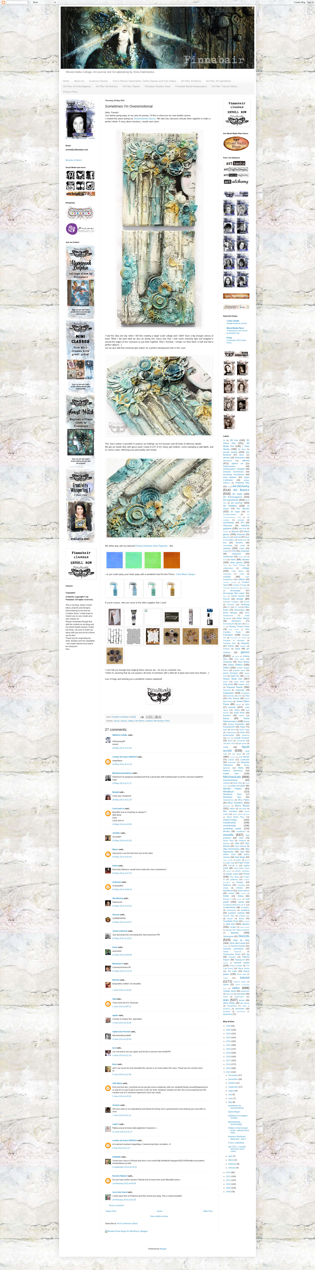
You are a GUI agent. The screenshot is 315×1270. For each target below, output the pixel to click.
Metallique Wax (232, 797)
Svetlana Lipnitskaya (233, 949)
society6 (246, 921)
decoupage (235, 590)
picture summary (242, 871)
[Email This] (147, 717)
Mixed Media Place (235, 328)
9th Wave (242, 449)
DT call (238, 607)
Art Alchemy (241, 486)
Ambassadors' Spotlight (234, 469)
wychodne (239, 1009)
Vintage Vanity (229, 991)
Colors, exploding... (236, 1143)
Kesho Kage (244, 730)
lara (114, 1048)
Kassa (246, 721)
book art (237, 537)
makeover (232, 762)
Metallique (228, 791)
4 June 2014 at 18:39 (121, 1039)
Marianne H (117, 964)
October (232, 1083)
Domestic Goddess (231, 602)
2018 (228, 1056)
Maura (115, 849)
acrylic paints (230, 452)
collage (130, 721)
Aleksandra (240, 457)
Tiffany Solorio (243, 968)
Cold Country (239, 565)
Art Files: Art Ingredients (218, 81)
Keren (233, 730)
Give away (239, 659)
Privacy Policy (70, 91)
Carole (225, 551)
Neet (114, 1064)
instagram (245, 693)
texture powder (236, 966)
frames (231, 646)
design (239, 598)
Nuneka (226, 843)
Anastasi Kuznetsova (233, 472)
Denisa (226, 599)
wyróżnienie (241, 1011)
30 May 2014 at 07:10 (122, 873)
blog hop (226, 537)
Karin (114, 947)
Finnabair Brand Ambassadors (191, 86)
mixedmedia (229, 822)
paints (238, 860)
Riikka (240, 896)
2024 (228, 1033)
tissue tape (241, 974)
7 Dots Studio (233, 321)
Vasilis (226, 984)
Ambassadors (229, 466)
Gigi (114, 999)
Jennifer (116, 833)
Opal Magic (240, 857)
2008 (228, 1192)
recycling (241, 885)
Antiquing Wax (242, 483)
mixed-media (230, 819)
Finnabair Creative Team (157, 86)
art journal (236, 502)
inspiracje (240, 690)
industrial (226, 690)
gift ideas (235, 656)
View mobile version (159, 1216)
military (232, 809)
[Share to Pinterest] (159, 717)
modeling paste (232, 828)
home (225, 682)
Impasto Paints (235, 687)
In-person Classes (98, 81)
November (233, 1079)
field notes (234, 629)
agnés (115, 1015)
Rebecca (227, 885)
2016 (228, 1064)
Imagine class (244, 684)
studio (225, 946)
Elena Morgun (230, 613)
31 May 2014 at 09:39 (122, 955)
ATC (242, 522)
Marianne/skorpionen (122, 773)
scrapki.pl (245, 910)
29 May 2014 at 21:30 (122, 800)
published (234, 879)
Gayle (237, 649)
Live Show (236, 754)
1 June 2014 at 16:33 (121, 990)
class (233, 559)
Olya (242, 852)
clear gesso (236, 562)
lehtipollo (116, 1157)
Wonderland (232, 1006)
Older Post (207, 1211)
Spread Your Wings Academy (237, 930)
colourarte (227, 574)
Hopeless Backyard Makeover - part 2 (237, 1137)
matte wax (231, 773)
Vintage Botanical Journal (237, 323)
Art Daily (237, 494)
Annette (116, 1105)
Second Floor (228, 916)
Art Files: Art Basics (191, 81)
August (231, 1091)
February (232, 1164)
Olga (237, 843)
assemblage (228, 522)
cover (242, 574)
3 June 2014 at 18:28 (121, 1023)
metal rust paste (238, 786)
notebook (242, 841)
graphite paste (239, 670)
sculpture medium (236, 913)
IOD (240, 696)
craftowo (241, 579)
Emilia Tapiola (242, 618)
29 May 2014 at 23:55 (122, 824)
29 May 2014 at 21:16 (122, 764)
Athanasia (227, 525)
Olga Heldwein (240, 846)
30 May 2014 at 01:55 (122, 840)
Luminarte (149, 721)
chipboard (236, 554)
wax (226, 1000)
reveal (231, 893)
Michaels (226, 806)
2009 (228, 1188)
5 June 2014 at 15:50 (121, 1096)
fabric (240, 624)
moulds (228, 834)
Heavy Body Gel (232, 678)
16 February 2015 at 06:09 (124, 1183)
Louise (231, 760)
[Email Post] (142, 717)
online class (229, 854)
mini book (242, 809)
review (243, 893)
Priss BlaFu (234, 877)
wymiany (226, 1011)
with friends (244, 1003)
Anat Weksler (229, 477)
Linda (225, 747)
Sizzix (241, 918)
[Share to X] (153, 717)
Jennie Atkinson (119, 931)
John (247, 704)
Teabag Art (240, 960)
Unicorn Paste (240, 982)
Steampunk (228, 936)
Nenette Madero (119, 1176)
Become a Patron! (74, 160)
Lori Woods (244, 757)
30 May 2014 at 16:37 (122, 922)
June (230, 1098)
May (230, 1102)
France (243, 646)
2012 (228, 1176)
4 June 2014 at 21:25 (121, 1055)
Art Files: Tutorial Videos (224, 86)
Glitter (226, 667)
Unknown (116, 882)
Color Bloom (139, 721)
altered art (237, 463)
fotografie (245, 643)
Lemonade (241, 741)
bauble (225, 531)
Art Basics (241, 490)
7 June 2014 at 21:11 (121, 1115)
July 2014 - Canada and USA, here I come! (237, 1149)
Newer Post (111, 1211)
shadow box (244, 916)
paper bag (230, 863)
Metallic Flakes (232, 788)
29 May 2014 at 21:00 (122, 748)
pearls (229, 871)
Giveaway (227, 662)
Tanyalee (232, 957)
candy (242, 545)
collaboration (228, 568)
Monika (226, 831)
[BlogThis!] (150, 717)
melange (226, 783)
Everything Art (228, 624)
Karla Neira (239, 713)
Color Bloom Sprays (185, 574)
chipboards (228, 556)
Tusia (225, 978)
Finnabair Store (229, 643)
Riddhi (226, 896)
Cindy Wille (242, 557)
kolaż (242, 732)
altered (245, 460)
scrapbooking (229, 907)
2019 (228, 1053)
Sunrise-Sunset (238, 946)
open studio (227, 860)
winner (242, 1000)
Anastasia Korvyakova (233, 474)
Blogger (162, 1249)
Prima (167, 721)
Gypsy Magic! (234, 1112)
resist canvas (243, 891)
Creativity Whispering (231, 588)
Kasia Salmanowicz (236, 720)
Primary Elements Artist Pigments (151, 546)
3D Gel (234, 440)
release (239, 888)
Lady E (115, 1124)
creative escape (229, 582)
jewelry (238, 704)
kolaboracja (230, 732)
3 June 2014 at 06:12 (121, 1006)
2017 (228, 1060)
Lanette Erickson (241, 738)
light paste (242, 743)
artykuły (241, 520)
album (241, 455)
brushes (239, 543)
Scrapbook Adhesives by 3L (234, 905)
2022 (228, 1041)
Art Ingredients (230, 500)
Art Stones (243, 508)
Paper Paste (243, 863)
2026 (228, 1026)
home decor (239, 682)
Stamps (235, 932)
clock (225, 565)
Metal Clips (237, 783)
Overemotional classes (145, 118)
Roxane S (227, 899)
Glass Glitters (235, 664)
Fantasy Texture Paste (239, 626)
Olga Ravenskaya (231, 849)
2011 (228, 1180)
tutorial (244, 977)
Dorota (246, 602)
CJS (225, 560)
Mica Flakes (243, 800)
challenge (245, 551)
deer (225, 596)
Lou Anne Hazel (119, 1192)
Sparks (245, 924)
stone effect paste (237, 943)
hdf (245, 676)
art (228, 487)
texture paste (241, 962)
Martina (115, 980)
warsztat (229, 994)
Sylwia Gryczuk (232, 952)
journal (231, 707)
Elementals (239, 610)
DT (229, 607)
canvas (117, 721)
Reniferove (228, 891)
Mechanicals (159, 721)
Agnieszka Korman (121, 1032)
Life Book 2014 (229, 743)
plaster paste (232, 874)
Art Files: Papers (131, 86)
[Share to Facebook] (156, 717)
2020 (228, 1049)
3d (224, 440)
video (236, 988)
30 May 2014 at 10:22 (122, 906)
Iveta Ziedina (233, 698)
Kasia (226, 718)
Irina (247, 696)
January (232, 1168)
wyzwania (227, 1014)
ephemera (236, 621)
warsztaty (241, 994)
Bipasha (235, 531)
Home (66, 81)
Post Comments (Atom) (127, 1223)
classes (124, 721)
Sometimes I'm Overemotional (236, 1107)
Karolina (227, 715)
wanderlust (245, 991)
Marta (240, 768)
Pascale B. (233, 866)
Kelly (225, 730)
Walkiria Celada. (119, 735)
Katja (242, 727)
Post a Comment (116, 1205)
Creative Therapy (240, 585)
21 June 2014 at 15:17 (122, 1132)
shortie (230, 919)
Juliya (237, 710)
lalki (228, 738)
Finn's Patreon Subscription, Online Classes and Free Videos (144, 81)
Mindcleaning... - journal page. (235, 1123)
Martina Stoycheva (232, 771)
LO (247, 753)
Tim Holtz (232, 971)
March (231, 1160)
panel (247, 860)
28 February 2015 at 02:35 (124, 1200)
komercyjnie (228, 735)
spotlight (233, 927)
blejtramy (241, 534)
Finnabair (228, 634)
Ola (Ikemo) (117, 898)
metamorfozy (228, 800)
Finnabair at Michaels (233, 640)
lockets (232, 757)
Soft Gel (230, 924)
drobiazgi (245, 604)
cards (241, 548)
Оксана (115, 914)
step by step (241, 940)
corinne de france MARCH (124, 757)
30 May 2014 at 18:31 (122, 938)
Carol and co (118, 808)
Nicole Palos (228, 841)
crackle (227, 576)
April (230, 1156)
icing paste (228, 684)
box (224, 543)
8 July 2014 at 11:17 (121, 1148)
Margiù (115, 792)
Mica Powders (235, 802)
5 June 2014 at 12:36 (121, 1074)
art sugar (235, 511)
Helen (115, 866)
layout (230, 741)
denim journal (237, 596)
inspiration (228, 693)
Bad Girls (242, 529)
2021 (228, 1045)
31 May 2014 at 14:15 (122, 971)
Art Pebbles (230, 505)
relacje (225, 888)
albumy (226, 457)
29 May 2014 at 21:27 (122, 783)
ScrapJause (231, 910)
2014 (228, 1072)
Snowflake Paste (230, 921)
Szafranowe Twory (231, 954)
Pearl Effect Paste (242, 868)
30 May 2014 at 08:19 (122, 889)
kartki (241, 715)
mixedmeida (229, 825)
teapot (225, 963)
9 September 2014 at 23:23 (124, 1167)
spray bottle (244, 927)
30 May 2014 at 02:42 (122, 857)
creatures (245, 588)
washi (225, 997)
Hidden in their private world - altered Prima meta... (238, 1130)
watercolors (239, 997)
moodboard (240, 831)
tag (248, 954)
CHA (234, 551)
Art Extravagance (232, 497)
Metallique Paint (232, 794)
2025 (228, 1030)
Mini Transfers (230, 811)
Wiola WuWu (229, 1003)
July (230, 1094)
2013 (228, 1172)
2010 (228, 1184)
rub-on (239, 899)
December (233, 1075)
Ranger (240, 882)
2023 (228, 1037)
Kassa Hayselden (236, 724)
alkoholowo (227, 461)
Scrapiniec (245, 907)
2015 (228, 1068)
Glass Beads (243, 662)
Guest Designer (230, 673)
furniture (226, 649)
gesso (245, 652)
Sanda (241, 902)
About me (79, 81)
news (241, 838)
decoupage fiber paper (234, 593)
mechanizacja (230, 780)
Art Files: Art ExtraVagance (77, 86)
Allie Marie (117, 1083)
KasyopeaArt (229, 727)
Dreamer (230, 605)
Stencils (243, 936)
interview (230, 696)
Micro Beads (242, 805)
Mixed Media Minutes (241, 814)
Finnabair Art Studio (238, 638)
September (233, 1087)
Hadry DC (234, 676)
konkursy (245, 735)
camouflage (227, 545)
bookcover (242, 540)
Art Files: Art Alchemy (107, 86)
